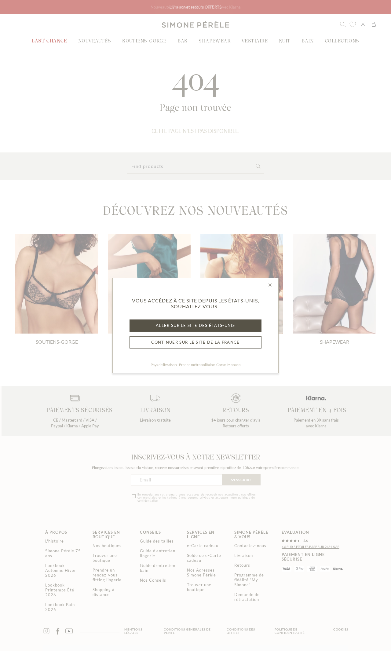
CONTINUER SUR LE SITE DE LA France (195, 342)
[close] (270, 284)
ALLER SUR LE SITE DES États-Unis (195, 325)
